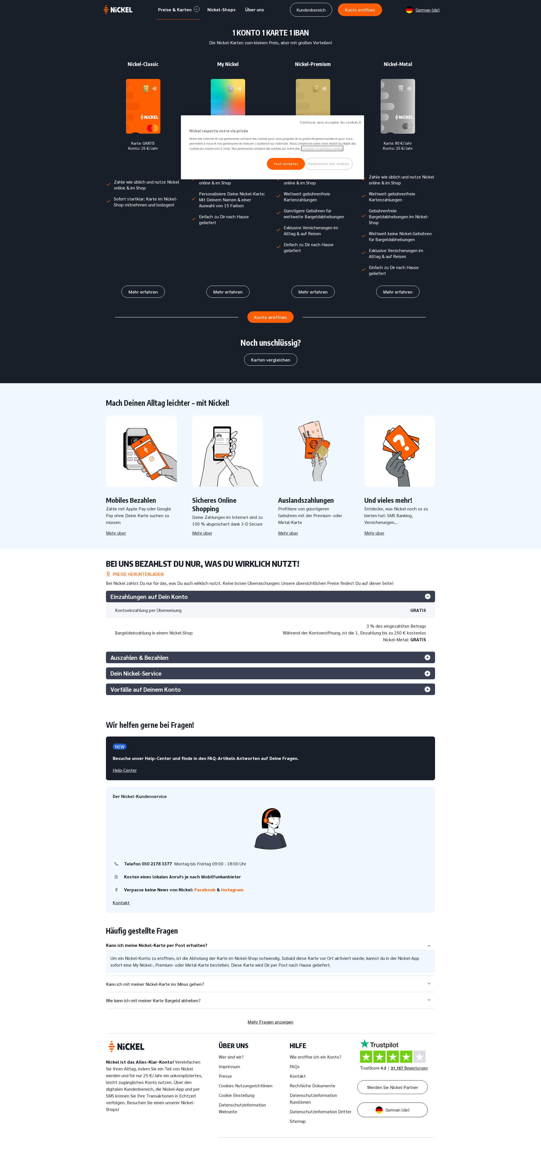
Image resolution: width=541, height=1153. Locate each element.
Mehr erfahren (143, 292)
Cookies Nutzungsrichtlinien (245, 1085)
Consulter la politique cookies (322, 148)
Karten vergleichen (270, 360)
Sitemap (298, 1121)
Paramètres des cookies (328, 164)
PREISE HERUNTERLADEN (137, 574)
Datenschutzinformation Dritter (320, 1111)
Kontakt (121, 902)
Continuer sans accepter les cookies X (330, 122)
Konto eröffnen (360, 10)
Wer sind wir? (231, 1057)
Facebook (205, 889)
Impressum (229, 1066)
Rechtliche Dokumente (312, 1085)
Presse (225, 1076)
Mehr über (116, 533)
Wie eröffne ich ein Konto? (316, 1057)
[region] (272, 147)
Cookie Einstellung (236, 1095)
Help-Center (125, 770)
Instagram (233, 889)
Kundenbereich (311, 10)
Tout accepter (286, 164)
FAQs (295, 1066)
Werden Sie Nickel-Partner (392, 1087)
